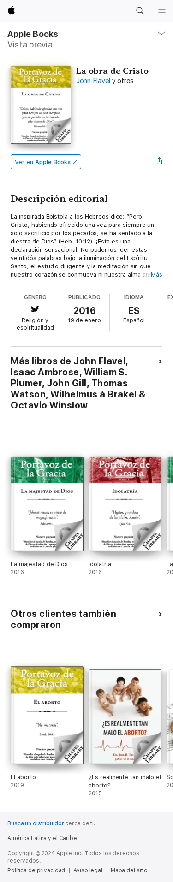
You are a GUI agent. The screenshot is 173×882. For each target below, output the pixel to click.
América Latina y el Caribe (42, 838)
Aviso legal (87, 870)
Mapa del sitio (129, 870)
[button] (140, 11)
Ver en (43, 162)
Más (156, 274)
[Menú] (162, 11)
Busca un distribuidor (35, 823)
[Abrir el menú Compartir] (159, 161)
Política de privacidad (36, 870)
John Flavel (93, 81)
